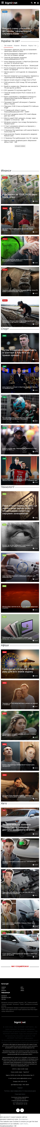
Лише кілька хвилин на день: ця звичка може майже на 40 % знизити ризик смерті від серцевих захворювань (19, 509)
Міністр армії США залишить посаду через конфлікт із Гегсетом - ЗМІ (20, 119)
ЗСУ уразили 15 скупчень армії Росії (17, 90)
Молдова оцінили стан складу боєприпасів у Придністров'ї (20, 123)
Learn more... (24, 1124)
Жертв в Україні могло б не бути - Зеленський (21, 65)
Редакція (20, 1087)
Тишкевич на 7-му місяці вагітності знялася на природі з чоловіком (20, 703)
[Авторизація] (38, 3)
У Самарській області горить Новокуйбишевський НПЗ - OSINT (16, 111)
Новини (3, 987)
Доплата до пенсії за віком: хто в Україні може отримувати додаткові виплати (17, 260)
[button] (13, 36)
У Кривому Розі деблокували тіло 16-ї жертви (21, 138)
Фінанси (3, 990)
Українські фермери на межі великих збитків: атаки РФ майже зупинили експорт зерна (20, 290)
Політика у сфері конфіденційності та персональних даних (20, 1091)
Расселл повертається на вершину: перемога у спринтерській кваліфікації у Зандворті (21, 76)
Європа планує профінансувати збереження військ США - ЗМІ (20, 141)
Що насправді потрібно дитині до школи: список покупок (17, 229)
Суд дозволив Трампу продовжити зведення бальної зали (20, 135)
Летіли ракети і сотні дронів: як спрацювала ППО (20, 72)
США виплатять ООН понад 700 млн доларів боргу (20, 83)
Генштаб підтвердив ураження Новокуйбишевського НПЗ (15, 58)
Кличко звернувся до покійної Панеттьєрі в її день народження (18, 765)
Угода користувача (20, 1094)
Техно (22, 989)
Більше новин (20, 146)
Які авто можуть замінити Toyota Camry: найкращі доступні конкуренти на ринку (18, 827)
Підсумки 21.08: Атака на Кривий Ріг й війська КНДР (21, 107)
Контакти (4, 996)
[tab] (8, 46)
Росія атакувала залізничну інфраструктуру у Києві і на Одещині (21, 68)
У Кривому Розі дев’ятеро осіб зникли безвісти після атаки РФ (21, 131)
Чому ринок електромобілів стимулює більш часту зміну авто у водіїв (18, 923)
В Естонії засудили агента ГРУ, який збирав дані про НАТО (20, 115)
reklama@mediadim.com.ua (20, 1102)
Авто (22, 987)
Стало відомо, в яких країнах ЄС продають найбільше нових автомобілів (19, 954)
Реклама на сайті (6, 997)
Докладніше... (24, 1119)
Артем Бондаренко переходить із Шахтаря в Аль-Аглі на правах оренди (20, 54)
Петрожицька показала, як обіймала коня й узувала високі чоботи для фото (19, 734)
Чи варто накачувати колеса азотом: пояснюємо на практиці (19, 862)
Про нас (3, 999)
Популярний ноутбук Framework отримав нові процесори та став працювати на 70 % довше (17, 638)
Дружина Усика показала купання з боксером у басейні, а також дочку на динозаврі (17, 796)
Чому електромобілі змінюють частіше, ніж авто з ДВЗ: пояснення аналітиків (18, 892)
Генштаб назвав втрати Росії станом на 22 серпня (20, 93)
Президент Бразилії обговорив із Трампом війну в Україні (20, 103)
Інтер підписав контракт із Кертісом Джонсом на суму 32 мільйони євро (21, 62)
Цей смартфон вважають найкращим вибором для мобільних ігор (16, 31)
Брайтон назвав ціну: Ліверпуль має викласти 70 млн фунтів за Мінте (21, 87)
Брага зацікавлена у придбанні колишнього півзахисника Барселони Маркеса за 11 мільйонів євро (20, 98)
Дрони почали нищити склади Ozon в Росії (20, 80)
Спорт (3, 989)
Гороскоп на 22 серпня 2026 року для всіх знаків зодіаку (18, 670)
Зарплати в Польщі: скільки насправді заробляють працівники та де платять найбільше (18, 321)
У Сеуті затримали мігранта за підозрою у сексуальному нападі (19, 127)
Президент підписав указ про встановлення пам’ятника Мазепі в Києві (20, 50)
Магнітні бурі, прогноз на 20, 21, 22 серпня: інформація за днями (20, 607)
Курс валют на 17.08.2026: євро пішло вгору (19, 195)
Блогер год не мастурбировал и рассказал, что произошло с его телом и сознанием (17, 545)
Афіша (22, 990)
